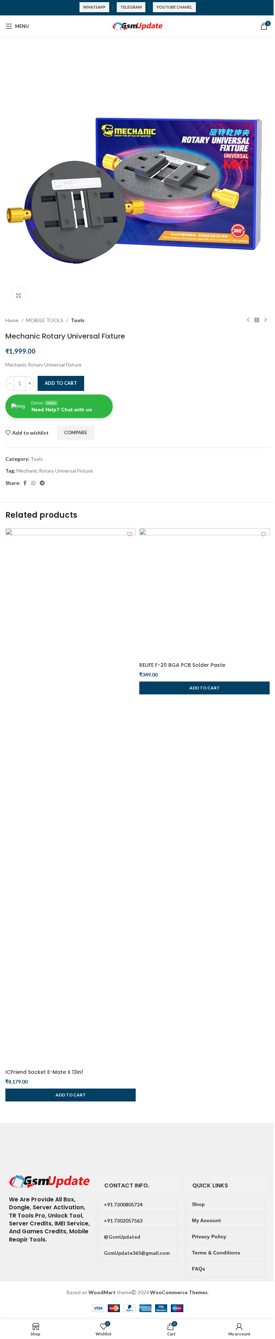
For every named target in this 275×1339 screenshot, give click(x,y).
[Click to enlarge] (19, 295)
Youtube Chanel (174, 7)
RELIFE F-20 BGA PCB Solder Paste (182, 665)
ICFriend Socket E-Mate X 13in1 (44, 1072)
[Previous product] (248, 320)
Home (12, 320)
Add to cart (61, 383)
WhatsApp (94, 7)
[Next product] (265, 320)
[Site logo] (137, 26)
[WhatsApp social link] (33, 483)
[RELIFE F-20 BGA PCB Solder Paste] (204, 593)
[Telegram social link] (42, 483)
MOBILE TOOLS (44, 320)
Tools (78, 320)
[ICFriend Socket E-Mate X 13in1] (70, 797)
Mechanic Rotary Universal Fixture (54, 471)
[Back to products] (256, 320)
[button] (70, 1095)
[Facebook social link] (24, 483)
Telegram (131, 7)
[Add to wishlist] (129, 534)
